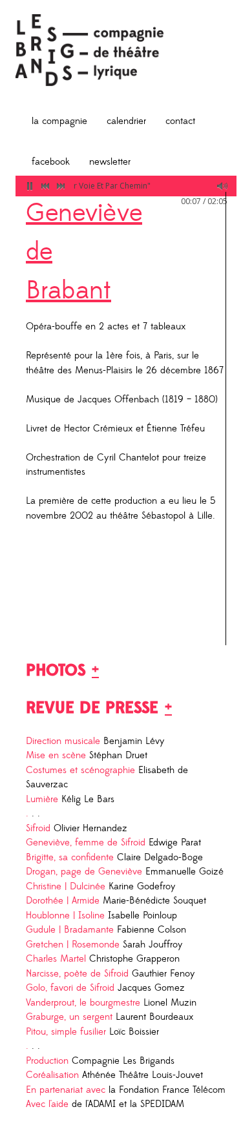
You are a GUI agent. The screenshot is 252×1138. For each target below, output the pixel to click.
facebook (51, 162)
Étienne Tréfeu (176, 428)
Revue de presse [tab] (92, 708)
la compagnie (59, 121)
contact (180, 121)
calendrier (126, 121)
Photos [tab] (55, 670)
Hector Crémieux (98, 428)
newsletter (110, 162)
